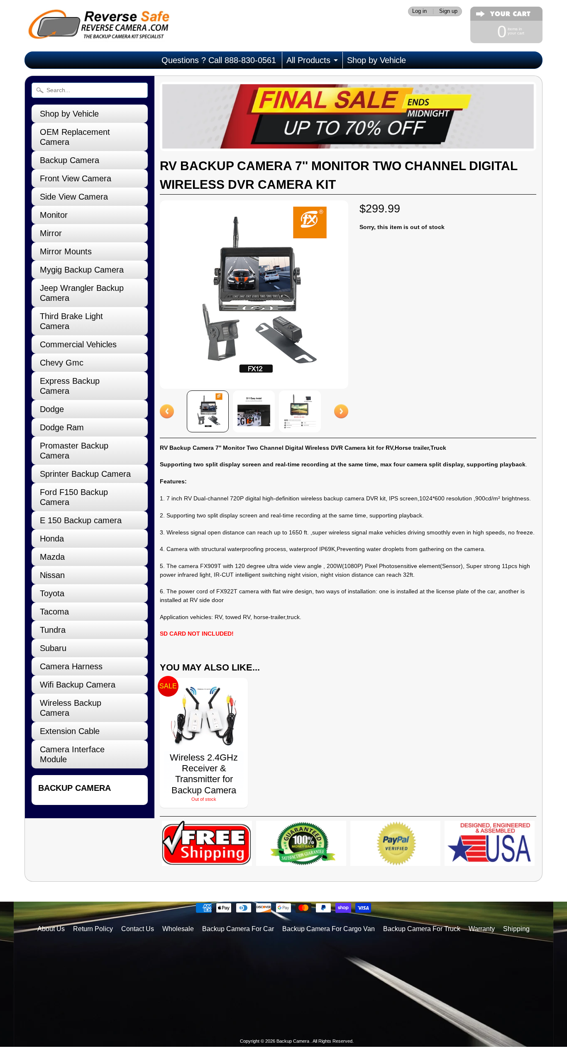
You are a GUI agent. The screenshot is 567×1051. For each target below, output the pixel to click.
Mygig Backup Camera (82, 269)
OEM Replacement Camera (75, 136)
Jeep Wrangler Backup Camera (82, 292)
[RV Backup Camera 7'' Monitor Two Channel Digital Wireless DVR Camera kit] (208, 411)
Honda (52, 538)
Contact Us (137, 928)
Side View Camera (74, 196)
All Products (308, 60)
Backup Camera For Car (238, 928)
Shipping (516, 928)
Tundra (53, 629)
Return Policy (93, 928)
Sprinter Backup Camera (85, 473)
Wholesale (178, 928)
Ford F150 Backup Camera (74, 497)
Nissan (52, 575)
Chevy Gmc (61, 362)
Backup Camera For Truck (421, 928)
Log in (419, 11)
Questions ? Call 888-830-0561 (218, 60)
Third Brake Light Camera (71, 321)
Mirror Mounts (66, 251)
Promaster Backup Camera (74, 450)
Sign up (448, 11)
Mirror (51, 233)
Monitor (54, 214)
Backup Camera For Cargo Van (328, 928)
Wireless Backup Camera (70, 707)
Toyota (52, 593)
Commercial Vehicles (78, 344)
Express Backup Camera (70, 385)
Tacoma (54, 611)
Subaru (53, 648)
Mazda (52, 556)
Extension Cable (70, 731)
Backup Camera (69, 160)
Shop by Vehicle (376, 60)
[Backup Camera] (97, 31)
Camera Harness (71, 666)
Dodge (52, 409)
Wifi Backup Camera (77, 684)
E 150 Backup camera (81, 520)
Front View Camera (75, 178)
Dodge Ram (62, 427)
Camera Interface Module (72, 754)
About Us (51, 928)
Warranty (482, 928)
